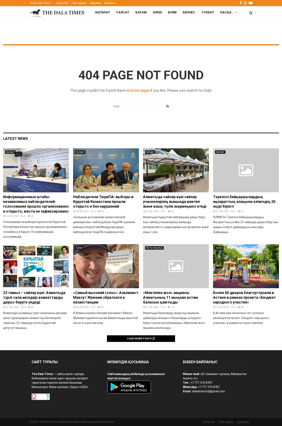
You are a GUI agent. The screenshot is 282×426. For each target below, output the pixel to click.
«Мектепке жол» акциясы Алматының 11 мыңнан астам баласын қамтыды (170, 297)
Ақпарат (102, 12)
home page (139, 90)
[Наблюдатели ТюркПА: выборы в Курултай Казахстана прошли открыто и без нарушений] (106, 170)
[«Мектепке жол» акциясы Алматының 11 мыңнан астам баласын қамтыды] (176, 266)
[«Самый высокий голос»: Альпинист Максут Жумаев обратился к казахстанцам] (106, 266)
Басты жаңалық (154, 248)
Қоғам (141, 12)
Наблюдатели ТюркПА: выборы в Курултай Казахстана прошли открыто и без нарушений (103, 202)
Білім (172, 12)
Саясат (122, 12)
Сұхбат (207, 12)
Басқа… (227, 12)
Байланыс (110, 3)
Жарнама (95, 3)
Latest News (15, 138)
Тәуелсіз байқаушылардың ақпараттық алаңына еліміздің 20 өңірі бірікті (244, 202)
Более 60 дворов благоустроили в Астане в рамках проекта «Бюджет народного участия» (244, 297)
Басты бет (62, 3)
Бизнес (189, 12)
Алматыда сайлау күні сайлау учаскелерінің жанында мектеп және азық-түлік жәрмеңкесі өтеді (174, 202)
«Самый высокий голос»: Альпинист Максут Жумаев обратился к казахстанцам (105, 297)
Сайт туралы (79, 3)
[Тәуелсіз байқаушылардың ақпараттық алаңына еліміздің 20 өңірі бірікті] (246, 170)
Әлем (157, 12)
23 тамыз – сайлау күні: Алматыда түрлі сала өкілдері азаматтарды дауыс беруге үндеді (34, 297)
